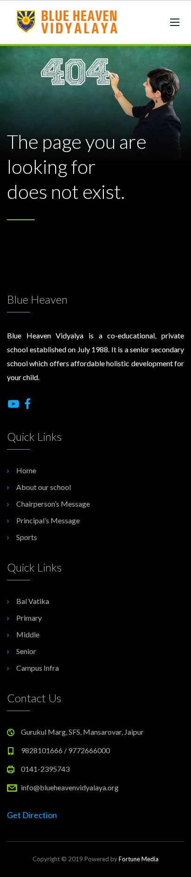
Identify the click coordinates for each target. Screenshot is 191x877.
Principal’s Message (48, 520)
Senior (26, 651)
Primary (29, 617)
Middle (27, 634)
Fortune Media (139, 859)
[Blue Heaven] (68, 22)
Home (26, 470)
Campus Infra (37, 667)
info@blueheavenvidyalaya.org (70, 787)
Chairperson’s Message (53, 503)
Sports (26, 537)
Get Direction (32, 815)
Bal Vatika (32, 601)
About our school (43, 487)
